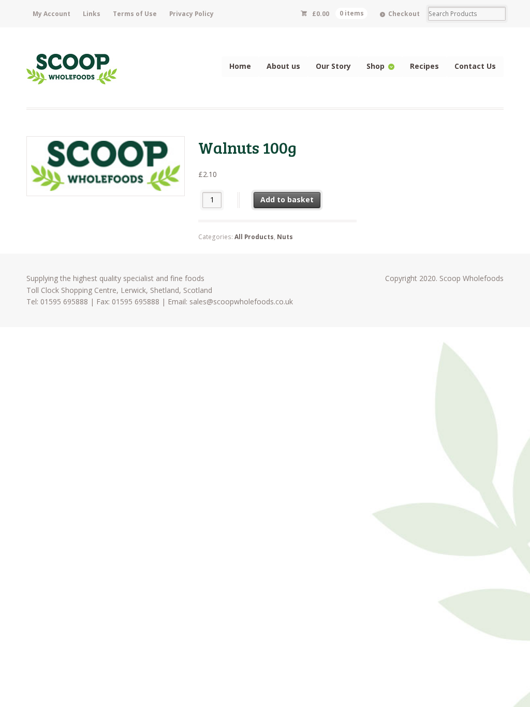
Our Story (333, 66)
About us (283, 66)
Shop (375, 66)
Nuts (285, 236)
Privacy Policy (191, 13)
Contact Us (475, 66)
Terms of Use (135, 13)
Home (240, 66)
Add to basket (287, 199)
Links (91, 13)
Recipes (424, 66)
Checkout (404, 13)
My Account (51, 13)
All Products (254, 236)
